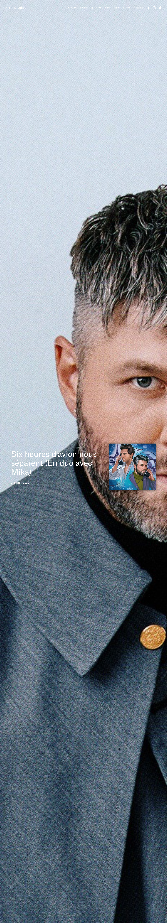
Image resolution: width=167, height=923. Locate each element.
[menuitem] (71, 8)
